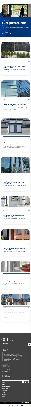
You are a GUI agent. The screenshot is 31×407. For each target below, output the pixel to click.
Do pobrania (4, 375)
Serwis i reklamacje (5, 374)
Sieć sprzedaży (5, 371)
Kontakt (3, 394)
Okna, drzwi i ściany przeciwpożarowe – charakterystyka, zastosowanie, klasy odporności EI (14, 182)
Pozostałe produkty (6, 386)
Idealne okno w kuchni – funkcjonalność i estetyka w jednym (14, 66)
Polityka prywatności (6, 376)
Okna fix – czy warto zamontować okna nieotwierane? (14, 248)
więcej (6, 32)
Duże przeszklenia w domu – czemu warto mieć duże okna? (14, 313)
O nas (3, 392)
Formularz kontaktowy (6, 372)
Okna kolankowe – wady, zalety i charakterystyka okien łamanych (12, 143)
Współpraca (4, 390)
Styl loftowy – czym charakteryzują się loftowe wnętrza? (13, 215)
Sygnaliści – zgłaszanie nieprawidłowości (9, 377)
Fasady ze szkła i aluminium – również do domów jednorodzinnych (14, 105)
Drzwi (3, 384)
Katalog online (5, 388)
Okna (3, 382)
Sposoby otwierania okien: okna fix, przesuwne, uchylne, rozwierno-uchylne (14, 280)
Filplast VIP (4, 396)
